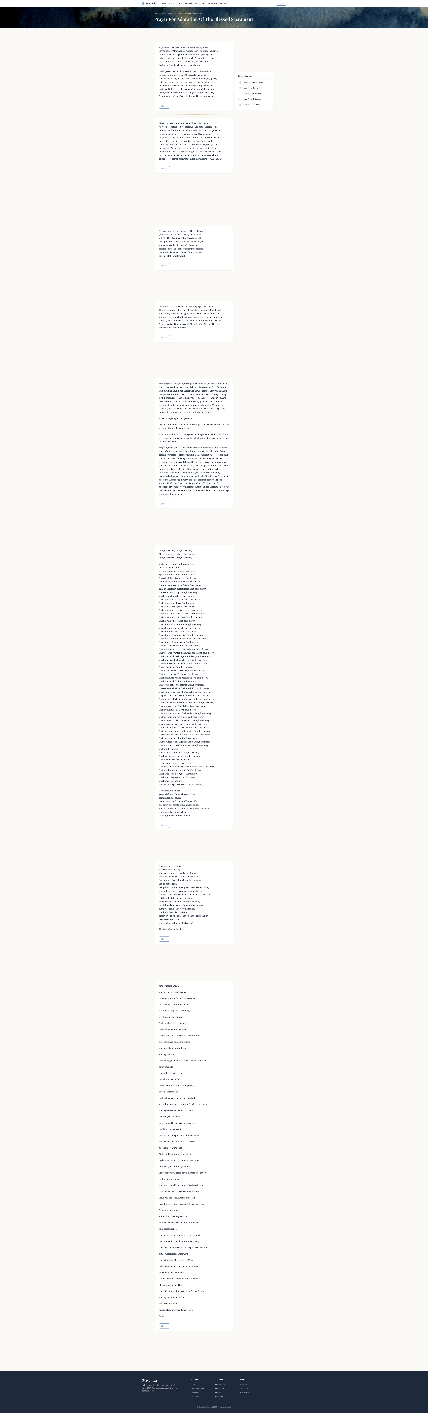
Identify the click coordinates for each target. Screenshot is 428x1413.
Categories (195, 1392)
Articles (223, 3)
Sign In (281, 3)
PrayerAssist (200, 3)
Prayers (163, 3)
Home (156, 14)
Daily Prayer (187, 3)
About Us (243, 1384)
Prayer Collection (197, 1388)
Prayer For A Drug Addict (251, 104)
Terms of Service (246, 1392)
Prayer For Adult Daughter (252, 93)
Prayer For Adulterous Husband (254, 82)
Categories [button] (173, 3)
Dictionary (219, 1396)
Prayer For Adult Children (252, 99)
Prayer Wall (212, 3)
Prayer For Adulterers (250, 88)
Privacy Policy (245, 1388)
